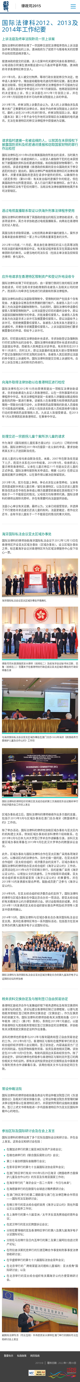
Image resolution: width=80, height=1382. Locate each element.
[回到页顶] (75, 1346)
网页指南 (35, 1355)
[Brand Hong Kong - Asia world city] (62, 1373)
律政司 (6, 6)
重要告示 (8, 1355)
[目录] (73, 6)
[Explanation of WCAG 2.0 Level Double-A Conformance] (37, 1373)
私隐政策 (21, 1355)
